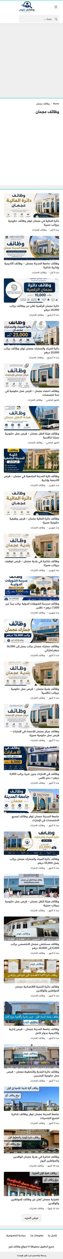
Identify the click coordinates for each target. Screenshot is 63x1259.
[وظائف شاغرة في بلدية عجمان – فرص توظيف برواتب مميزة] (31, 553)
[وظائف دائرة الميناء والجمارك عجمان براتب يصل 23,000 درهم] (31, 850)
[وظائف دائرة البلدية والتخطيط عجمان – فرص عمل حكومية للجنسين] (31, 1063)
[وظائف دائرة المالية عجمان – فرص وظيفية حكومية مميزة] (31, 510)
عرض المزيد (31, 1217)
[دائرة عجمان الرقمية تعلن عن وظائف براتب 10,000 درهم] (31, 297)
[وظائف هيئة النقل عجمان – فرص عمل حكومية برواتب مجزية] (31, 893)
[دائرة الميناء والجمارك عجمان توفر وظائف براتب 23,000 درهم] (31, 340)
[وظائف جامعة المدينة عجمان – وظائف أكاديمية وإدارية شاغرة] (31, 255)
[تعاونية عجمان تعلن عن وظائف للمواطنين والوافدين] (31, 1191)
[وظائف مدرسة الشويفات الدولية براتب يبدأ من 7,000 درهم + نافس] (31, 595)
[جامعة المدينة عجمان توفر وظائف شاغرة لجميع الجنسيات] (31, 1106)
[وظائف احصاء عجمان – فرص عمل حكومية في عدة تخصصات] (31, 382)
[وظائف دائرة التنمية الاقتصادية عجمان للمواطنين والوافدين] (31, 978)
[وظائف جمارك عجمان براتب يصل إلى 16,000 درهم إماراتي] (31, 638)
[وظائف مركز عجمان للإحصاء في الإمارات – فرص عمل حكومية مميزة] (31, 723)
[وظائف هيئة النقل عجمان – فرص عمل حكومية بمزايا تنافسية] (31, 425)
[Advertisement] (31, 58)
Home (56, 103)
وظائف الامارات (39, 230)
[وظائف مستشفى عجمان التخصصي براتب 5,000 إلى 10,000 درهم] (31, 936)
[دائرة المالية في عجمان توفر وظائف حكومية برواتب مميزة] (31, 212)
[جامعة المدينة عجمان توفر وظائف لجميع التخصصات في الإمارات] (31, 808)
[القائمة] (56, 7)
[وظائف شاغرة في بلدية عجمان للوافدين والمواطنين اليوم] (31, 1148)
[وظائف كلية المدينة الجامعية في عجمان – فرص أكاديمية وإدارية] (31, 468)
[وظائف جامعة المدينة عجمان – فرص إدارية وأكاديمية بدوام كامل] (31, 1021)
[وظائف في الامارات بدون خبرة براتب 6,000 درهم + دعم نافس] (31, 765)
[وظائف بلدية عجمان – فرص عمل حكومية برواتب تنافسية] (31, 680)
